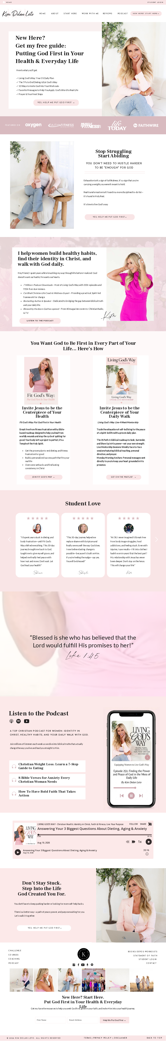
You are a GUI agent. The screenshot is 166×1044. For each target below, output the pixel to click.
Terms (87, 1038)
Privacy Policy (102, 1038)
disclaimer (120, 1038)
